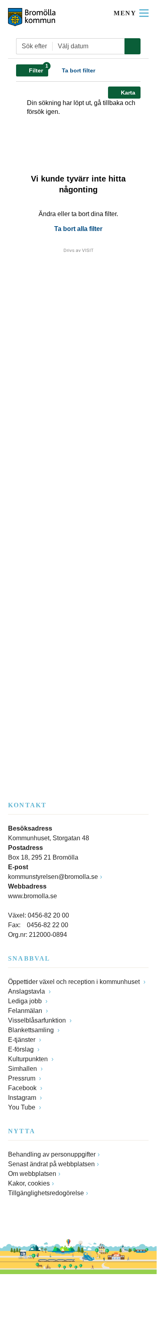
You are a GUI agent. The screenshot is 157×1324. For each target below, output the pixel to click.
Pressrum (22, 1078)
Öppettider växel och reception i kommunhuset (74, 981)
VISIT (88, 250)
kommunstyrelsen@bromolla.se (53, 876)
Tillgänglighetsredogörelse (46, 1193)
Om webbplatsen (32, 1173)
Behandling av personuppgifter (52, 1154)
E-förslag (21, 1049)
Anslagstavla (27, 991)
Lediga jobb (25, 1001)
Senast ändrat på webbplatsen (51, 1164)
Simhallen (23, 1068)
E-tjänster (22, 1039)
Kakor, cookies (29, 1183)
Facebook (23, 1088)
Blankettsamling (31, 1030)
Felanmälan (26, 1010)
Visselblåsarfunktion (37, 1020)
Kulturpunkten (28, 1059)
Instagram (23, 1097)
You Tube (22, 1107)
